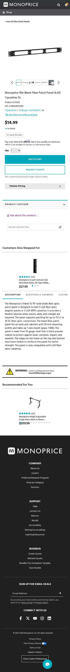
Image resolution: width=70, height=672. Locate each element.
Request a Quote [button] (35, 170)
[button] (66, 5)
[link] (7, 12)
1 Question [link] (11, 111)
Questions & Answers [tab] (39, 295)
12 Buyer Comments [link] (30, 111)
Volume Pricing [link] (17, 186)
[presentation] (12, 295)
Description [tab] (13, 295)
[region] (35, 222)
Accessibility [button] (35, 525)
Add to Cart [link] (35, 159)
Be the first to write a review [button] (21, 115)
